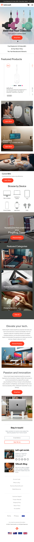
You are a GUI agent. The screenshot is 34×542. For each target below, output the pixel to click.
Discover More (17, 237)
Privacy (16, 516)
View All (17, 314)
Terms (9, 516)
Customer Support (17, 496)
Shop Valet (17, 17)
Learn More (8, 121)
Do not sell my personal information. (17, 522)
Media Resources (16, 489)
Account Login (16, 479)
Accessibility (17, 508)
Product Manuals (17, 499)
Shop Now (17, 392)
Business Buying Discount (16, 485)
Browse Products (17, 343)
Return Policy (17, 505)
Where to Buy (16, 482)
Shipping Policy (17, 502)
